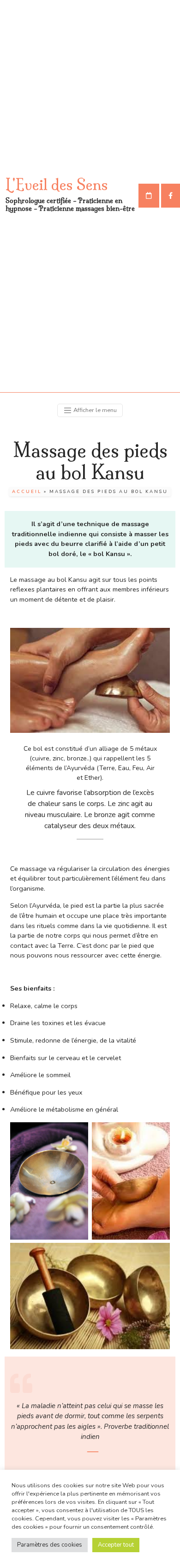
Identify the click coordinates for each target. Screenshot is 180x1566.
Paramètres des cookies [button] (49, 1545)
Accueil (27, 491)
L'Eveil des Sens (57, 184)
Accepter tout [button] (116, 1545)
